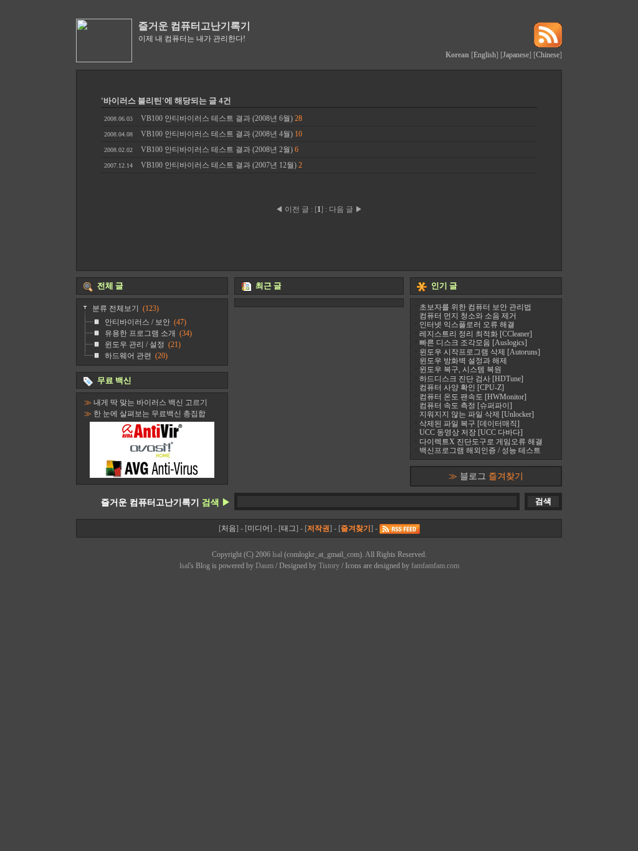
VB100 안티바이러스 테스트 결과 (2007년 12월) (203, 165)
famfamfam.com (435, 565)
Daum (264, 565)
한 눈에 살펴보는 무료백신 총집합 (149, 413)
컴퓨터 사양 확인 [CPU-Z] (461, 387)
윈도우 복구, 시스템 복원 (460, 369)
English (485, 54)
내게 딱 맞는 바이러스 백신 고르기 (150, 402)
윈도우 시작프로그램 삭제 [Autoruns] (479, 352)
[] (319, 209)
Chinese (547, 54)
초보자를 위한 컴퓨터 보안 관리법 (475, 307)
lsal (277, 554)
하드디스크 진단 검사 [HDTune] (471, 378)
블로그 (491, 476)
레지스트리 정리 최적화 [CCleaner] (475, 334)
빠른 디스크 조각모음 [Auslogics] (473, 342)
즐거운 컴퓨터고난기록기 (194, 26)
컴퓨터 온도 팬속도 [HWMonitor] (472, 396)
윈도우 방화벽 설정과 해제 (463, 360)
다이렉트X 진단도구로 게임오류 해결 (481, 441)
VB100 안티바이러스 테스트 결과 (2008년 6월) (203, 118)
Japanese (516, 54)
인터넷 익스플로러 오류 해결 (467, 324)
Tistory (329, 565)
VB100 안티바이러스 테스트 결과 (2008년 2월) (201, 149)
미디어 (258, 528)
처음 (228, 528)
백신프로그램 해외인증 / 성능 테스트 (480, 450)
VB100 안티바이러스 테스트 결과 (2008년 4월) (203, 134)
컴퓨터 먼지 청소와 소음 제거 (468, 315)
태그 (288, 528)
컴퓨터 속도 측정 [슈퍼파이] (465, 405)
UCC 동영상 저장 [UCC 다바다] (471, 432)
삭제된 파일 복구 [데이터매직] (469, 423)
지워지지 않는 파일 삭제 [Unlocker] (476, 414)
